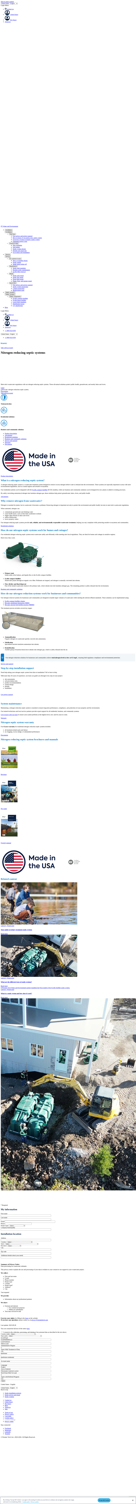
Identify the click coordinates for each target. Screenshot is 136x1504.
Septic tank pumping (19, 268)
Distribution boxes (18, 304)
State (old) (4, 1336)
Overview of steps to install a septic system (26, 239)
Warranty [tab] (8, 442)
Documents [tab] (8, 444)
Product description (7, 476)
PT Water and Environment (9, 226)
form (26, 1318)
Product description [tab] (11, 433)
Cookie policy (9, 1418)
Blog (6, 307)
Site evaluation (17, 245)
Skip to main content (7, 2)
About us (8, 22)
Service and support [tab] (11, 441)
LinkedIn (8, 1432)
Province (3, 1246)
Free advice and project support (22, 236)
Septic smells (17, 262)
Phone (3, 1224)
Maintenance (13, 266)
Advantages (4, 496)
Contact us (10, 9)
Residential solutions (7, 526)
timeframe (4, 1353)
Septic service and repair (12, 1395)
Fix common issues (15, 258)
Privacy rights (9, 1421)
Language (4, 1365)
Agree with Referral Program (10, 1377)
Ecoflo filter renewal (19, 272)
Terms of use (9, 1412)
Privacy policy (9, 1414)
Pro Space (13, 20)
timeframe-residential (7, 1357)
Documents (4, 735)
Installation (9, 230)
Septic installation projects (13, 1393)
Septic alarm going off (20, 264)
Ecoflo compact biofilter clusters (15, 601)
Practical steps (14, 243)
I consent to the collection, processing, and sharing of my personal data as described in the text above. (35, 1332)
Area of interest (5, 1369)
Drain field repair (18, 279)
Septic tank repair (18, 275)
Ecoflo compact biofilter (20, 298)
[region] (68, 1500)
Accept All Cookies (104, 1500)
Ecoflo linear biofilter (19, 300)
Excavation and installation (21, 252)
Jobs (6, 1409)
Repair (11, 273)
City (2, 1248)
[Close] (133, 1500)
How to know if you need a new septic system (27, 238)
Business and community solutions (12, 589)
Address (3, 1238)
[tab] (68, 476)
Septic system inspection (20, 287)
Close (2, 388)
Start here (12, 234)
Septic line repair (18, 277)
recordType (4, 1338)
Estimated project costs (20, 241)
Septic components (15, 296)
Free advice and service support (23, 285)
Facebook (8, 1428)
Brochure (4, 774)
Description (4, 391)
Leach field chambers (19, 302)
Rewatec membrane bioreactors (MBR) (17, 603)
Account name (5, 1361)
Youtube (7, 1434)
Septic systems (10, 292)
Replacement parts (18, 290)
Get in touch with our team (9, 715)
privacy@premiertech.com (39, 1320)
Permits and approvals (20, 251)
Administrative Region (8, 1345)
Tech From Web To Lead (9, 1373)
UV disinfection (18, 306)
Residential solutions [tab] (11, 437)
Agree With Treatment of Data (10, 1349)
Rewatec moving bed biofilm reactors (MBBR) (19, 605)
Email (2, 1221)
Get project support (7, 694)
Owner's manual (6, 843)
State (2, 1244)
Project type (4, 1226)
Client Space (14, 14)
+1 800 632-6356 (10, 331)
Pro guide (4, 809)
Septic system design (19, 249)
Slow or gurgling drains (20, 260)
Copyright (8, 1416)
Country (3, 1242)
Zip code (3, 1251)
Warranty (4, 718)
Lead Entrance (5, 1342)
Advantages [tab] (8, 435)
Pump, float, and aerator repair (22, 281)
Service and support (7, 664)
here (28, 1328)
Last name (4, 1217)
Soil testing (16, 247)
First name (4, 1214)
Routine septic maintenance (21, 270)
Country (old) (5, 1334)
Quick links (13, 283)
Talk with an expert (7, 348)
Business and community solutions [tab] (15, 439)
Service (8, 254)
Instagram (8, 1430)
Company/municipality (8, 1227)
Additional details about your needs (12, 1255)
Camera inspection (18, 288)
